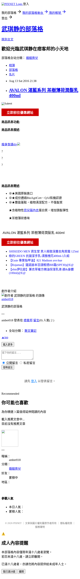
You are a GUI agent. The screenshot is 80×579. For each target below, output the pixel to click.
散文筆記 (30, 330)
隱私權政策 (66, 523)
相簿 (12, 65)
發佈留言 (8, 367)
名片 (12, 74)
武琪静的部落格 (22, 29)
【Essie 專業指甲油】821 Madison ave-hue (35, 260)
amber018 (7, 299)
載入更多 (8, 344)
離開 (21, 571)
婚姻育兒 (32, 58)
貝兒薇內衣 (31, 210)
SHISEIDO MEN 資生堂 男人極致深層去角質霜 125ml (44, 251)
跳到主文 (7, 39)
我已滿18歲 (9, 571)
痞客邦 (28, 320)
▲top (4, 337)
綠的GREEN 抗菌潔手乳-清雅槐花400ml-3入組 (39, 255)
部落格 (13, 69)
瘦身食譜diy (9, 144)
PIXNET (17, 523)
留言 (36, 320)
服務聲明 (40, 526)
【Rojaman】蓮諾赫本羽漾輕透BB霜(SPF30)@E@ (41, 264)
